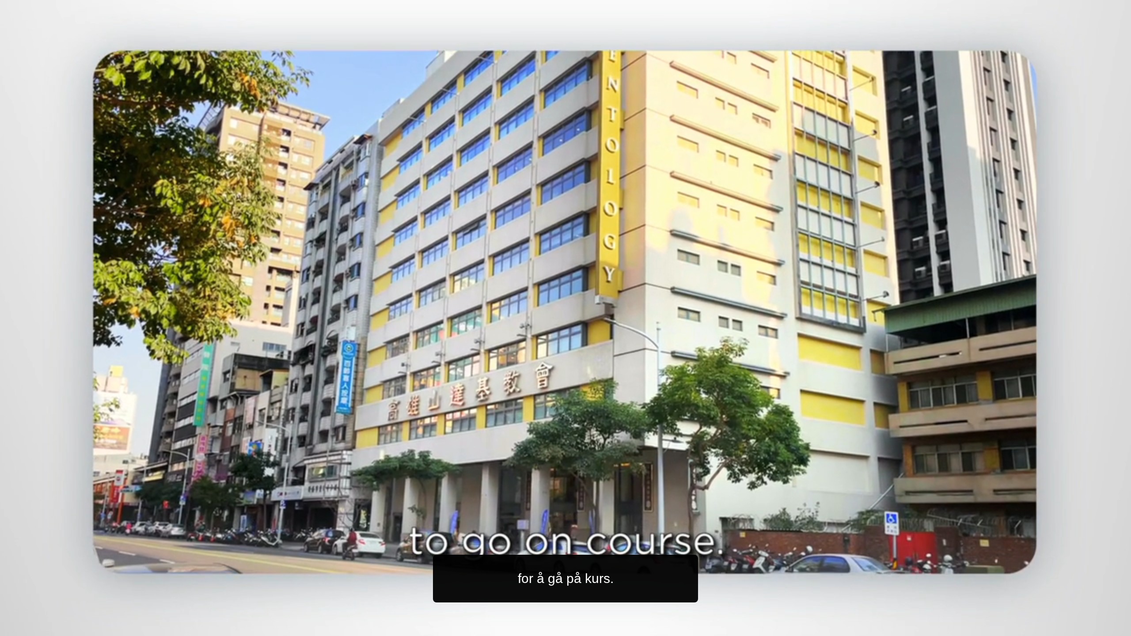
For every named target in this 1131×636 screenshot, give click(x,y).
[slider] (583, 627)
